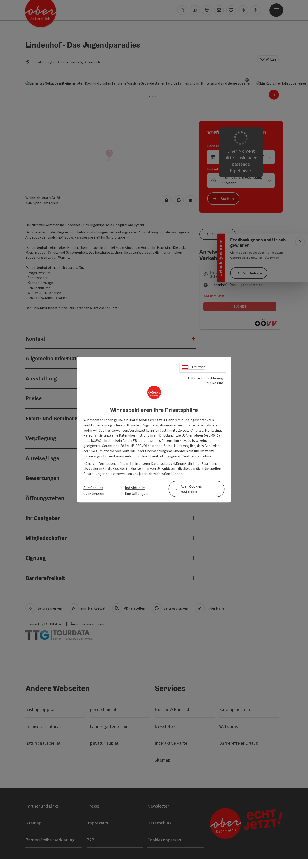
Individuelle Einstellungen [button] (136, 491)
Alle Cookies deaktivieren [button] (93, 491)
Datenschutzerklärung (205, 378)
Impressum (214, 383)
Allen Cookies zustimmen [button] (191, 489)
